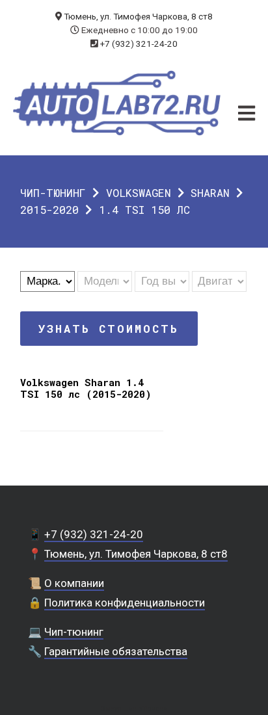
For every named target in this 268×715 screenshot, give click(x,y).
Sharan (210, 192)
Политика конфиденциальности (124, 602)
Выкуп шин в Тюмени (134, 708)
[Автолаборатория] (117, 103)
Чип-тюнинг (53, 192)
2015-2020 (49, 209)
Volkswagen (138, 192)
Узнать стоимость (108, 328)
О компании (74, 583)
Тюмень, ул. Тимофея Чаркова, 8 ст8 (138, 16)
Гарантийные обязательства (115, 651)
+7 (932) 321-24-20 (139, 43)
